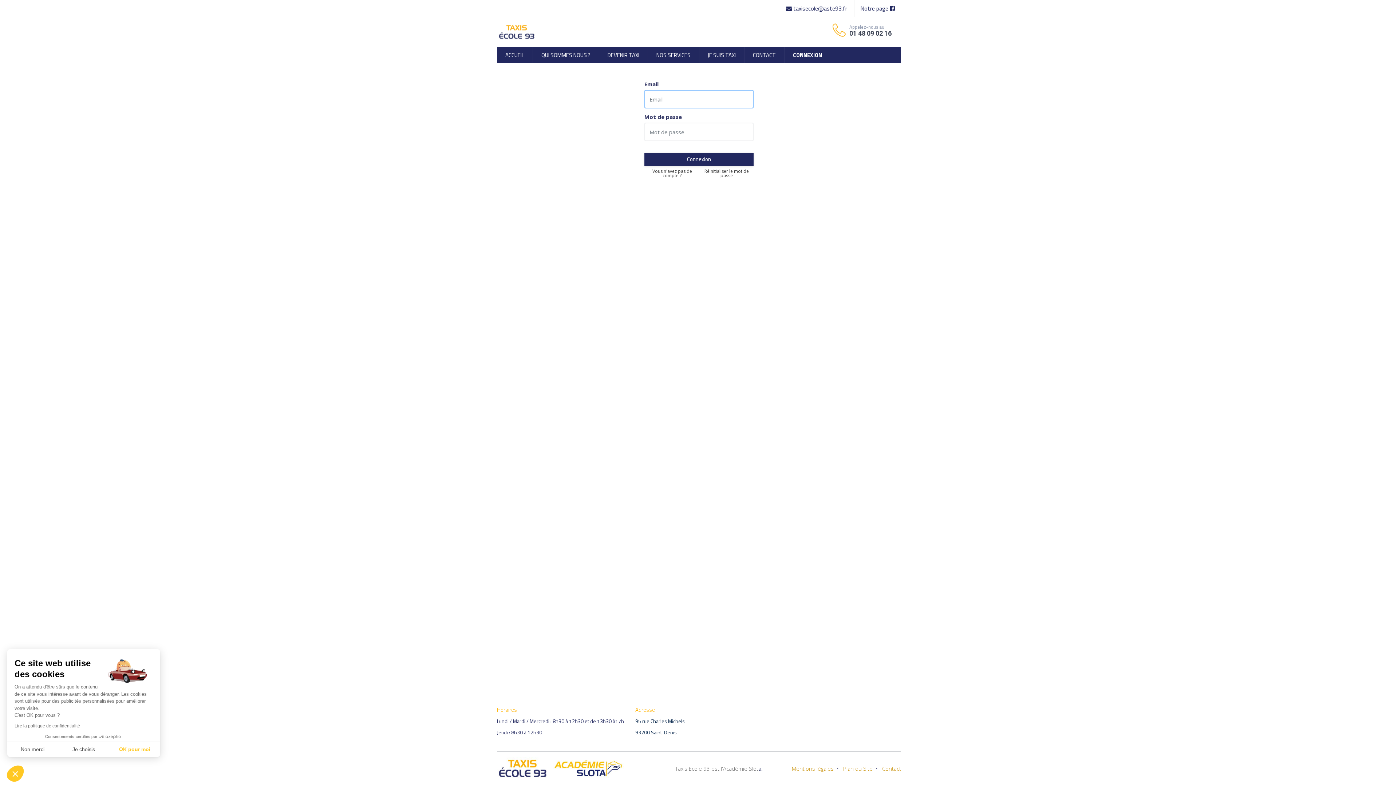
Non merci (32, 749)
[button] (15, 773)
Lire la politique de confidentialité (47, 726)
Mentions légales (813, 768)
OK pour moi (134, 749)
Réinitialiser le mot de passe (726, 173)
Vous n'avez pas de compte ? (672, 173)
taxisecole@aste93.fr (820, 8)
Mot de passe (663, 117)
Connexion (699, 159)
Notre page (875, 8)
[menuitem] (515, 55)
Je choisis (83, 749)
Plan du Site (858, 768)
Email (651, 84)
